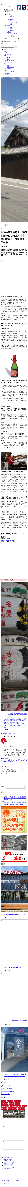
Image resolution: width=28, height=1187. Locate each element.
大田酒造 (10, 761)
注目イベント (12, 1108)
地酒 (24, 1106)
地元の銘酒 (21, 760)
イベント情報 (10, 71)
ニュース (6, 51)
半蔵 (16, 760)
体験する (6, 70)
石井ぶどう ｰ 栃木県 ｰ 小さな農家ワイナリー (13, 967)
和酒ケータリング (8, 1164)
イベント (17, 1101)
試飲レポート (10, 67)
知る (5, 55)
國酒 (17, 1103)
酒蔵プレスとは (8, 49)
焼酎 (8, 59)
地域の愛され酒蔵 (15, 1106)
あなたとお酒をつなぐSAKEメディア (11, 1180)
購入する (9, 68)
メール (3, 789)
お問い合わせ (7, 1168)
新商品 (8, 65)
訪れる (5, 52)
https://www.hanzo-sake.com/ (8, 540)
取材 (11, 1103)
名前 (2, 786)
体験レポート (10, 73)
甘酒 (8, 62)
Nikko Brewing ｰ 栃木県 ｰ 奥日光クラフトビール (14, 914)
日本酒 (8, 57)
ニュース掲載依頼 (8, 1159)
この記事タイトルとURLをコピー (11, 733)
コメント (4, 773)
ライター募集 (7, 1160)
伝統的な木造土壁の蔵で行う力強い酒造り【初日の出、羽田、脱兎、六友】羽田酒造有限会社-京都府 (15, 798)
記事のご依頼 (7, 75)
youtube (10, 1101)
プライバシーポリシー (10, 1167)
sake (3, 758)
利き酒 (12, 760)
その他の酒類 (10, 60)
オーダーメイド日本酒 (10, 1162)
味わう (5, 63)
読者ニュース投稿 (8, 1157)
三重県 (7, 758)
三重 (9, 760)
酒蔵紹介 (9, 54)
